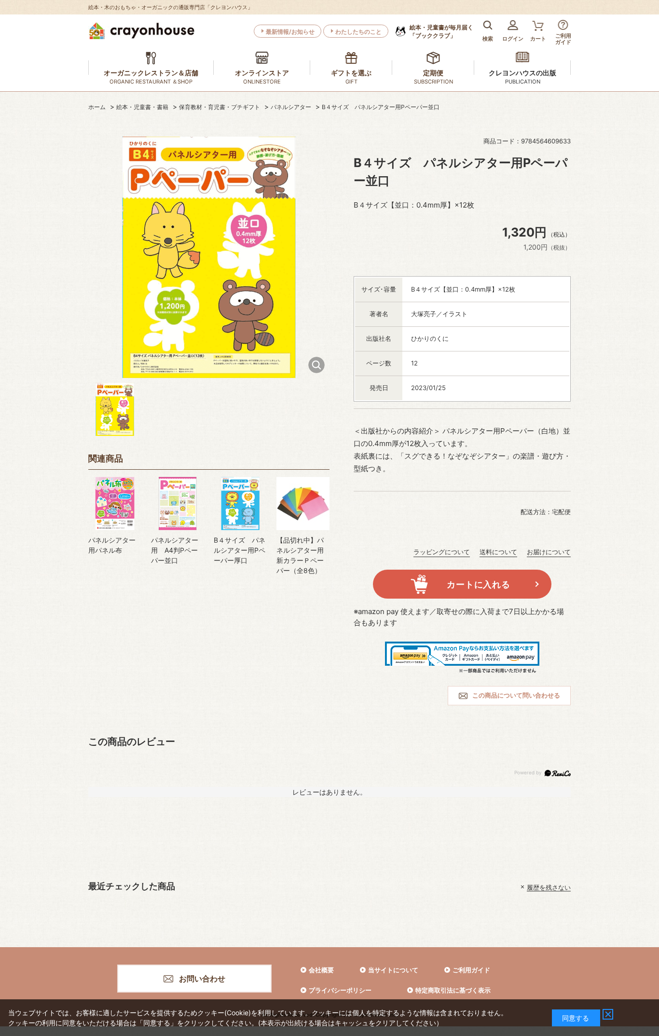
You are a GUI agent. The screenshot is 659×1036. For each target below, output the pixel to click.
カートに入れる (478, 584)
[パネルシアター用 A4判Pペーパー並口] (177, 503)
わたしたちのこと (358, 31)
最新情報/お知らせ (290, 31)
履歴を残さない (549, 887)
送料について (498, 552)
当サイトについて (393, 970)
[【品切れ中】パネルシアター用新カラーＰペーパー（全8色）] (303, 503)
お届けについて (549, 552)
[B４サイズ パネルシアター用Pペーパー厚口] (240, 503)
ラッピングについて (441, 552)
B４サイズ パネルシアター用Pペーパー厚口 (239, 550)
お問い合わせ (202, 978)
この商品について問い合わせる (516, 695)
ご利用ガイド (471, 970)
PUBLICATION (522, 81)
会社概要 (321, 970)
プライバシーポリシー (340, 990)
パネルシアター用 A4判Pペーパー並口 (174, 550)
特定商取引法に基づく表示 (453, 990)
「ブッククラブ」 (441, 31)
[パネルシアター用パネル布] (114, 503)
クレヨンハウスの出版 (522, 73)
